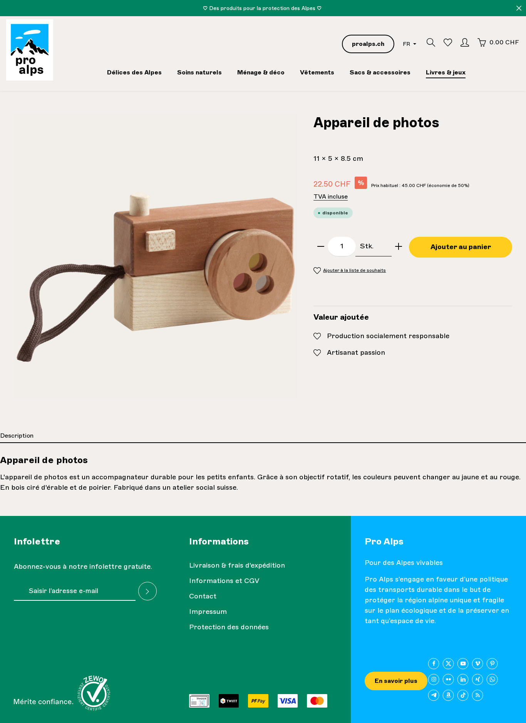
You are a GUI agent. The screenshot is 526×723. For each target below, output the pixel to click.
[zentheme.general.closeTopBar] (518, 8)
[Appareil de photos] (156, 256)
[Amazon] (448, 695)
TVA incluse (330, 196)
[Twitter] (448, 663)
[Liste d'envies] (448, 42)
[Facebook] (434, 663)
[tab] (263, 436)
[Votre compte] (464, 42)
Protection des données (229, 627)
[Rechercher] (431, 42)
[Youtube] (463, 663)
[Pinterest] (492, 663)
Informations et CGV (224, 580)
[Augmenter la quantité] (398, 246)
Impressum (208, 611)
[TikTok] (463, 695)
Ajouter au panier (461, 247)
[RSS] (477, 695)
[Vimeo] (477, 663)
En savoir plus (396, 680)
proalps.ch (368, 43)
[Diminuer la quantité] (320, 246)
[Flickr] (448, 679)
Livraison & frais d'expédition (237, 565)
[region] (156, 256)
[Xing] (477, 679)
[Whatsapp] (492, 679)
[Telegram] (434, 695)
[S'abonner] (147, 591)
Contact (202, 596)
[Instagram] (434, 679)
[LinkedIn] (463, 679)
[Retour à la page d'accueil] (29, 50)
